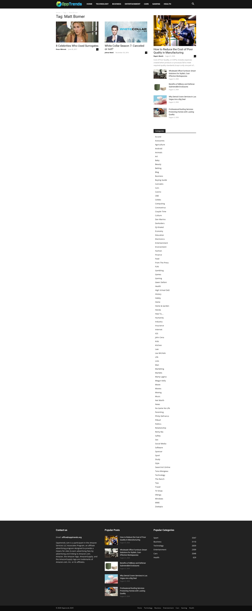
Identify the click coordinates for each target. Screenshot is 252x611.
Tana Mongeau (161, 471)
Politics (158, 424)
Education (159, 235)
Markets (158, 373)
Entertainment (132, 4)
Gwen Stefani (161, 282)
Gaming (156, 4)
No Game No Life (162, 408)
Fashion (158, 251)
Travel (158, 487)
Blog (157, 172)
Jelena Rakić (109, 53)
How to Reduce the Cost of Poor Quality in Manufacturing (173, 51)
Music (157, 396)
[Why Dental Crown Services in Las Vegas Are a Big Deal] (160, 100)
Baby (157, 160)
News (157, 404)
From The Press (162, 262)
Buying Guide (161, 180)
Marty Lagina (161, 376)
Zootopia (159, 506)
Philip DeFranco (162, 416)
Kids (157, 341)
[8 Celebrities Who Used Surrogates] (77, 32)
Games (158, 274)
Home (89, 4)
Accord (158, 136)
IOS (156, 333)
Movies (158, 388)
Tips (157, 483)
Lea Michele (160, 353)
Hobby (158, 298)
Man (157, 365)
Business (116, 4)
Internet (158, 329)
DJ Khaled (159, 227)
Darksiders (160, 223)
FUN (157, 266)
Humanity (159, 317)
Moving (158, 392)
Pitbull (158, 420)
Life (156, 357)
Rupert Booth (158, 56)
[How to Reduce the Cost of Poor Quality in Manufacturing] (175, 30)
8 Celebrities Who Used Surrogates (77, 45)
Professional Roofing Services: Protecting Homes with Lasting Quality (181, 112)
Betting (158, 168)
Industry (158, 321)
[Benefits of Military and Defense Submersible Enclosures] (160, 87)
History (158, 294)
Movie (157, 384)
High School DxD (162, 290)
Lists (157, 361)
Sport (157, 455)
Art (156, 156)
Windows (159, 498)
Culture (158, 215)
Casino (158, 192)
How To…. (159, 314)
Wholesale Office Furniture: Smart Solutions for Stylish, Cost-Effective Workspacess (182, 73)
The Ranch (159, 479)
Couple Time (160, 211)
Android (158, 148)
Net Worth (159, 400)
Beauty (158, 164)
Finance (158, 255)
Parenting (159, 412)
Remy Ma (159, 432)
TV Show (158, 491)
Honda (158, 310)
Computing (160, 203)
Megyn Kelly (160, 380)
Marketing (159, 369)
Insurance (159, 325)
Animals (158, 152)
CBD (157, 195)
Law (157, 349)
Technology (102, 4)
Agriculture (160, 144)
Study (157, 459)
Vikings (158, 494)
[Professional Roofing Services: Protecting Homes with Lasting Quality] (160, 112)
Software (159, 447)
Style (157, 463)
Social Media (160, 443)
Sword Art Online (162, 467)
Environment (160, 247)
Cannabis (159, 184)
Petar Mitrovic (61, 49)
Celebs (158, 199)
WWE (157, 502)
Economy (159, 231)
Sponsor (158, 451)
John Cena (159, 337)
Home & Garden (162, 306)
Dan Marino (160, 219)
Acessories (159, 140)
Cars (146, 4)
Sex (156, 439)
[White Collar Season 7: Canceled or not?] (126, 32)
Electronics (160, 239)
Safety (158, 435)
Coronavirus (160, 207)
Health (167, 4)
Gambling (159, 270)
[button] (193, 4)
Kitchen (158, 345)
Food (157, 258)
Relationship (160, 428)
